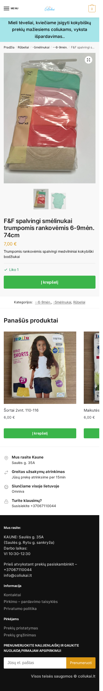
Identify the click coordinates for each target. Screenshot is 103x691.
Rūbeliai (23, 47)
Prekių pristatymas (21, 628)
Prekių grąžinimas (20, 635)
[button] (88, 60)
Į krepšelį (49, 282)
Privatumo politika (20, 608)
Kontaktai (12, 594)
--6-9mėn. (60, 47)
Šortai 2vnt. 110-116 (21, 410)
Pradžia (9, 47)
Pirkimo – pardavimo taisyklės (31, 601)
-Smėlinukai (41, 47)
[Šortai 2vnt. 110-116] (40, 368)
